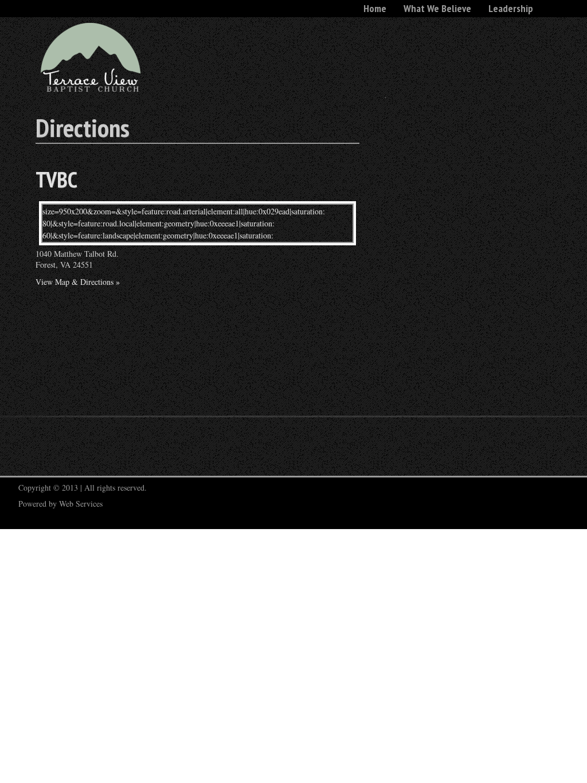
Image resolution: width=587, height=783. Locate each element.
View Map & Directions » (78, 281)
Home (374, 8)
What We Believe (437, 8)
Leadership (510, 8)
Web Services (81, 503)
